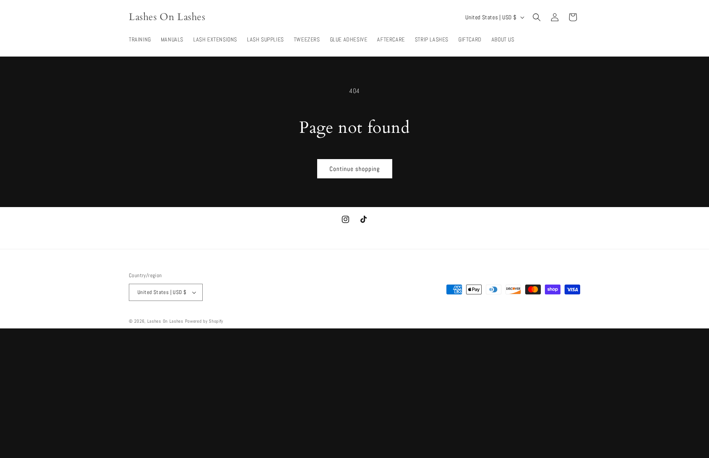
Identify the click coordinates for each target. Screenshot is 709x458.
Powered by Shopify (204, 321)
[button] (537, 17)
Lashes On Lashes (165, 321)
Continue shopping (354, 169)
